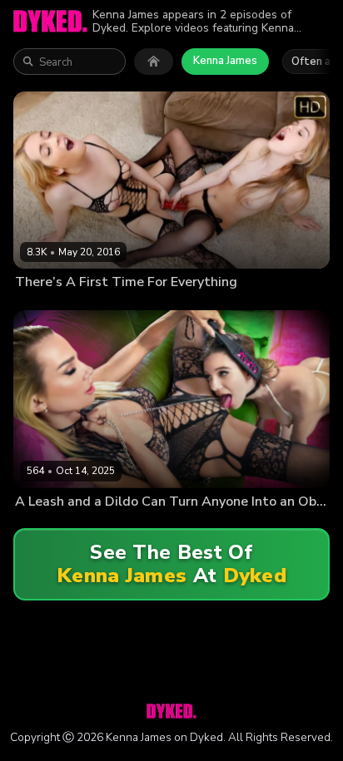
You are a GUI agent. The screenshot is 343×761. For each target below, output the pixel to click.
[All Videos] (153, 61)
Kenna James (225, 60)
